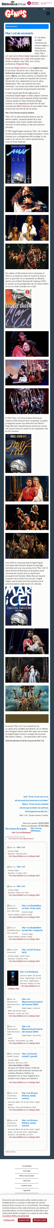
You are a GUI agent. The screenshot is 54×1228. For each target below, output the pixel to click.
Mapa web (26, 1180)
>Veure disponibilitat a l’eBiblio (18, 1065)
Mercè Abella (24, 56)
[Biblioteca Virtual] (14, 3)
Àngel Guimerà (20, 68)
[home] (15, 13)
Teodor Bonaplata (12, 59)
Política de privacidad (26, 1176)
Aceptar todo (24, 1220)
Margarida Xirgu (22, 64)
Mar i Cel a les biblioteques (21, 832)
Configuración (9, 1220)
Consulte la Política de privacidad (15, 1216)
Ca (40, 9)
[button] (48, 13)
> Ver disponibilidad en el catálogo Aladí (24, 856)
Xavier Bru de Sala (36, 104)
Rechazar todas (40, 1220)
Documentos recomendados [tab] (16, 838)
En (48, 9)
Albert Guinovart (23, 106)
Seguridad (26, 1190)
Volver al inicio (10, 1152)
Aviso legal (26, 1171)
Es (44, 9)
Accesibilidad (26, 1166)
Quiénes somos (26, 1185)
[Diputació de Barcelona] (39, 3)
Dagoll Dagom (20, 96)
